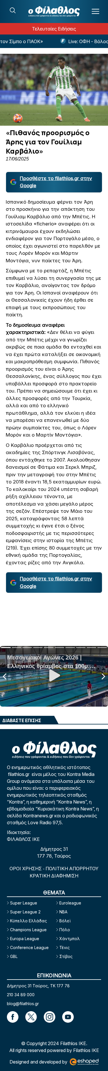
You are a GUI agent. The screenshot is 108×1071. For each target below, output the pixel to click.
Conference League (29, 947)
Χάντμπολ (69, 938)
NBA (63, 911)
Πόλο (64, 929)
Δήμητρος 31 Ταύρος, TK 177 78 (38, 985)
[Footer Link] (12, 1017)
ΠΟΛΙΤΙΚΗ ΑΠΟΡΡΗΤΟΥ (72, 868)
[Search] (13, 10)
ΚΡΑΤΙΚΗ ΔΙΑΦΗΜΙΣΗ (54, 876)
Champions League (28, 929)
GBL (14, 956)
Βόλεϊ (65, 920)
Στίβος (66, 956)
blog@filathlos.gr (23, 1003)
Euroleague (70, 902)
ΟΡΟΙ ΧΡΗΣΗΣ (26, 868)
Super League (23, 902)
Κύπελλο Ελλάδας (28, 920)
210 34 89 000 (21, 994)
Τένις (64, 947)
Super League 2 (25, 911)
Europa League (24, 938)
